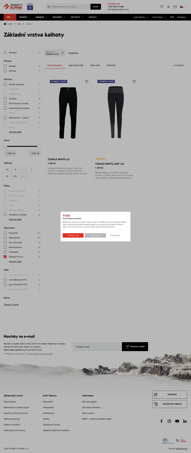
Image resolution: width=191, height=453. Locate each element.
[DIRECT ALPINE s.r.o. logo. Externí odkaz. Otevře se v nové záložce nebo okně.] (66, 215)
